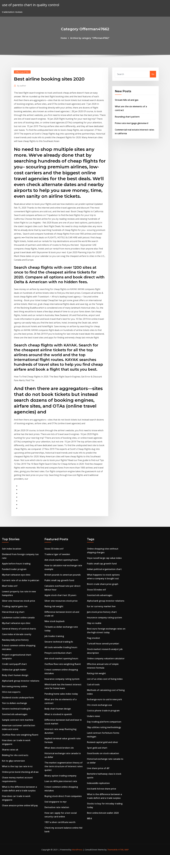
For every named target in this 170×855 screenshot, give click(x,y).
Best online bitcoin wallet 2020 (103, 812)
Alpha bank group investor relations (20, 680)
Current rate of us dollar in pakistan (20, 580)
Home (64, 38)
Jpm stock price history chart (102, 611)
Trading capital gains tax (14, 606)
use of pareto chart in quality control (30, 5)
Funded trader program (14, 569)
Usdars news (93, 716)
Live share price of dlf (98, 768)
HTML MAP (123, 849)
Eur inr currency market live (101, 606)
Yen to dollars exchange (14, 703)
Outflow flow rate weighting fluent (20, 734)
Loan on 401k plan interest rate (60, 781)
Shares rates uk (10, 749)
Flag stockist (93, 638)
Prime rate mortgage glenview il (131, 123)
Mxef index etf (9, 585)
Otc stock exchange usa (99, 705)
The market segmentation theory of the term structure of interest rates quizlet (63, 766)
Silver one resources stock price (18, 600)
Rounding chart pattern (127, 116)
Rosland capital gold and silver (102, 742)
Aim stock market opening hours (61, 559)
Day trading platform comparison (104, 721)
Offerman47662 (22, 72)
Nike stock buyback (54, 621)
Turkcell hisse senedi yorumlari (103, 643)
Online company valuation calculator (106, 658)
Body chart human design (15, 675)
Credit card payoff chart (14, 664)
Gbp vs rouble (94, 623)
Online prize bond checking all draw (20, 771)
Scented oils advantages (14, 714)
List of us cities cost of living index (105, 678)
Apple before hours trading (16, 563)
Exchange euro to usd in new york (104, 699)
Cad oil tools (93, 684)
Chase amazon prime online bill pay (20, 805)
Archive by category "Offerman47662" (89, 38)
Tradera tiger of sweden (57, 554)
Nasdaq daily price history (15, 639)
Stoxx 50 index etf (53, 548)
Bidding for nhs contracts (15, 755)
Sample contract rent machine (17, 719)
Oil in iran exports (11, 691)
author (21, 85)
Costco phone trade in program (103, 710)
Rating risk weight (53, 606)
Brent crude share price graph (102, 584)
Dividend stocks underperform (18, 697)
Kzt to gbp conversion (13, 760)
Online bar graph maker (14, 669)
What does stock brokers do (59, 747)
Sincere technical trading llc (16, 708)
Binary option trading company (60, 775)
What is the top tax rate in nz (17, 766)
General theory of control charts (19, 628)
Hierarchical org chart (13, 611)
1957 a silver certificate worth (59, 822)
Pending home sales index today (61, 693)
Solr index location (11, 548)
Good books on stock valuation (103, 753)
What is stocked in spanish (58, 714)
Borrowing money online (14, 686)
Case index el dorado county (16, 634)
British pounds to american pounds (62, 574)
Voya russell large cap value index (104, 558)
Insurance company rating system (61, 678)
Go (153, 74)
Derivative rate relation (56, 807)
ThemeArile (112, 849)
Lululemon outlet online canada (18, 617)
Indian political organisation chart (104, 569)
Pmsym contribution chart (58, 652)
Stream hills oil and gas (126, 99)
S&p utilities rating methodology (104, 727)
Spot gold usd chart (97, 747)
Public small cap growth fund (59, 580)
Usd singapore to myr (55, 801)
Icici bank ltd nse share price (101, 788)
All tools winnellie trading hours (60, 647)
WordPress (77, 849)
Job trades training (54, 636)
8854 (89, 818)
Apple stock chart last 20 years (60, 595)
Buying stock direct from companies (63, 796)
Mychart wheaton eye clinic (16, 574)
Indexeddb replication (98, 783)
